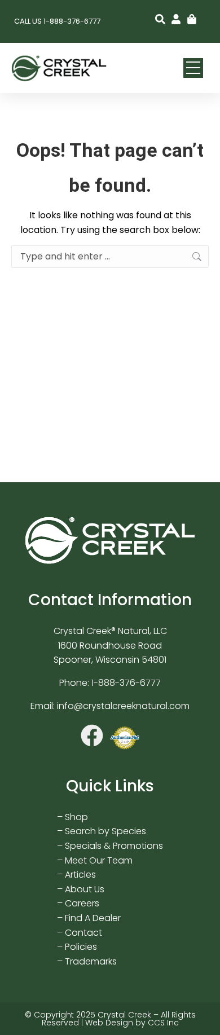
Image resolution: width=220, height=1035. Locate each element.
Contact (83, 932)
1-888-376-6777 (126, 682)
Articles (80, 874)
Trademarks (91, 961)
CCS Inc (163, 1022)
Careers (82, 903)
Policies (81, 946)
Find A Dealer (93, 917)
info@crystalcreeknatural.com (123, 705)
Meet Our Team (99, 860)
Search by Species (105, 831)
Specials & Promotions (114, 845)
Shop (76, 817)
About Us (84, 889)
